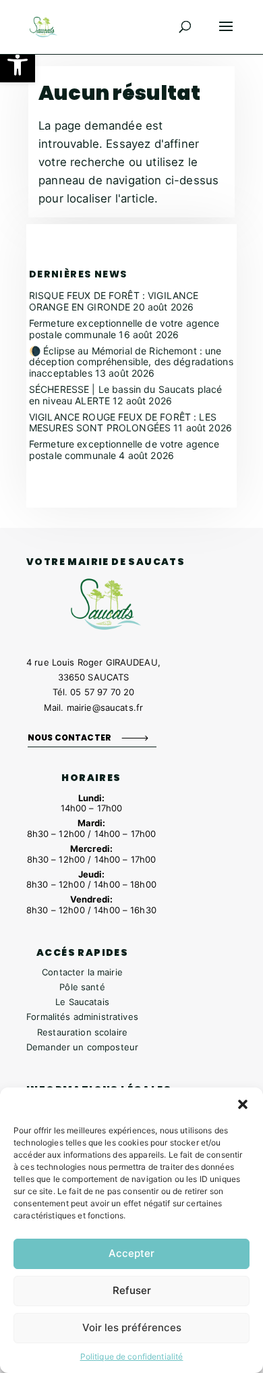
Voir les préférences (131, 1327)
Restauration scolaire (82, 1032)
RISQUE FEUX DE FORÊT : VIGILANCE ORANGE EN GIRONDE (113, 301)
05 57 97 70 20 (102, 691)
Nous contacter (69, 737)
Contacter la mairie (82, 972)
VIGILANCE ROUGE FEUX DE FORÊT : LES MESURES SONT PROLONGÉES (122, 422)
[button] (17, 64)
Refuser (132, 1290)
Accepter (131, 1253)
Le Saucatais (82, 1001)
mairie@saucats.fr (105, 707)
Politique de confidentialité (131, 1356)
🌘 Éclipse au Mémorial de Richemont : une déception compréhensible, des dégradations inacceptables (131, 362)
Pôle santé (82, 986)
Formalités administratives (82, 1016)
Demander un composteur (82, 1047)
